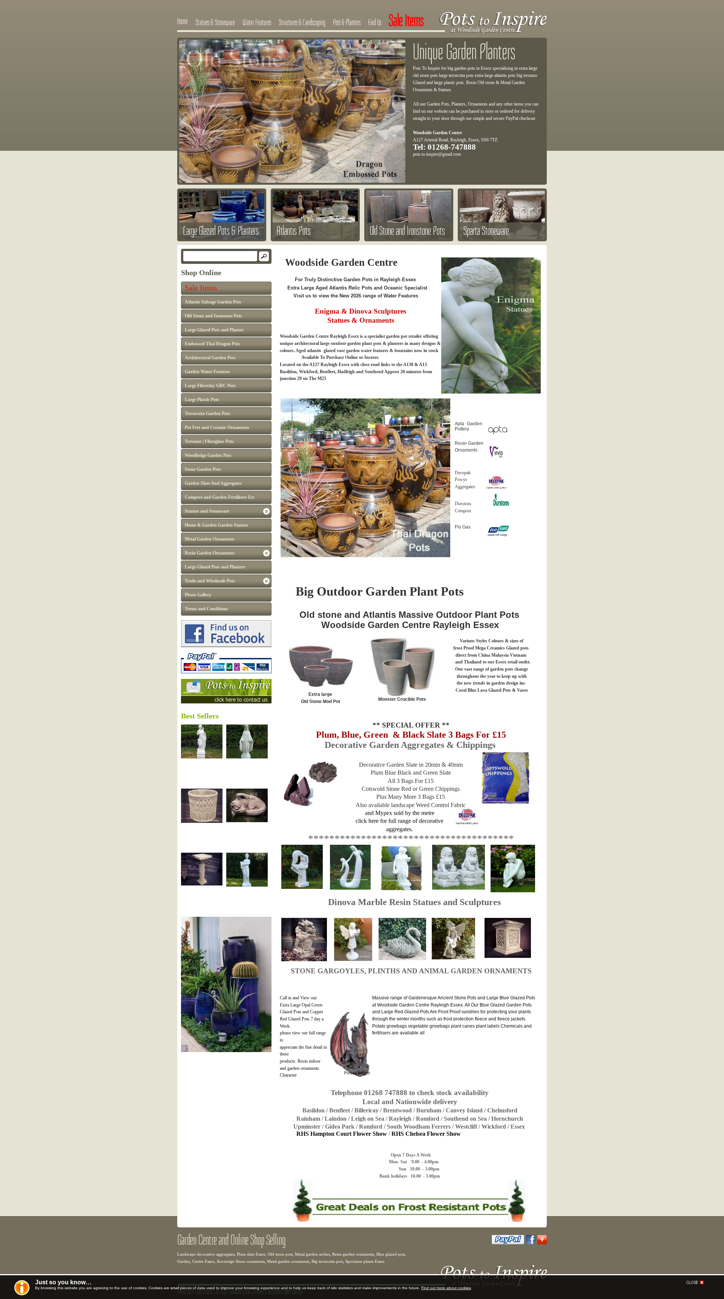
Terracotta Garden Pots (207, 413)
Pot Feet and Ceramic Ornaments (217, 427)
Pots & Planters (346, 22)
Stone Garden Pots (203, 469)
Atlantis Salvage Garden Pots (213, 302)
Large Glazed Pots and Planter (214, 329)
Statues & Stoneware (215, 22)
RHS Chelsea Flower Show (426, 1133)
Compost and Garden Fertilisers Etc (220, 497)
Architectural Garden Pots (210, 357)
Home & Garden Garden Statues (216, 525)
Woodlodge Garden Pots (208, 455)
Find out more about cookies (446, 1288)
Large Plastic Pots (202, 399)
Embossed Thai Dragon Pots (212, 343)
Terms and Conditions (206, 608)
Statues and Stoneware (207, 511)
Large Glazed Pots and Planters (215, 567)
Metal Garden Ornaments (210, 539)
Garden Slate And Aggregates (213, 483)
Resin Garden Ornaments (210, 553)
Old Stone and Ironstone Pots (213, 316)
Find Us (374, 22)
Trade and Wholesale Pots (210, 581)
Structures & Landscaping (302, 22)
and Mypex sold (385, 813)
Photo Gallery (198, 594)
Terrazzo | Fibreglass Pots (209, 441)
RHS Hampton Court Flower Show (342, 1133)
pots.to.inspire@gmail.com (437, 154)
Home (182, 21)
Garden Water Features (207, 371)
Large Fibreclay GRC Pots (210, 385)
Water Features (256, 22)
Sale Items (201, 287)
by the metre (419, 813)
